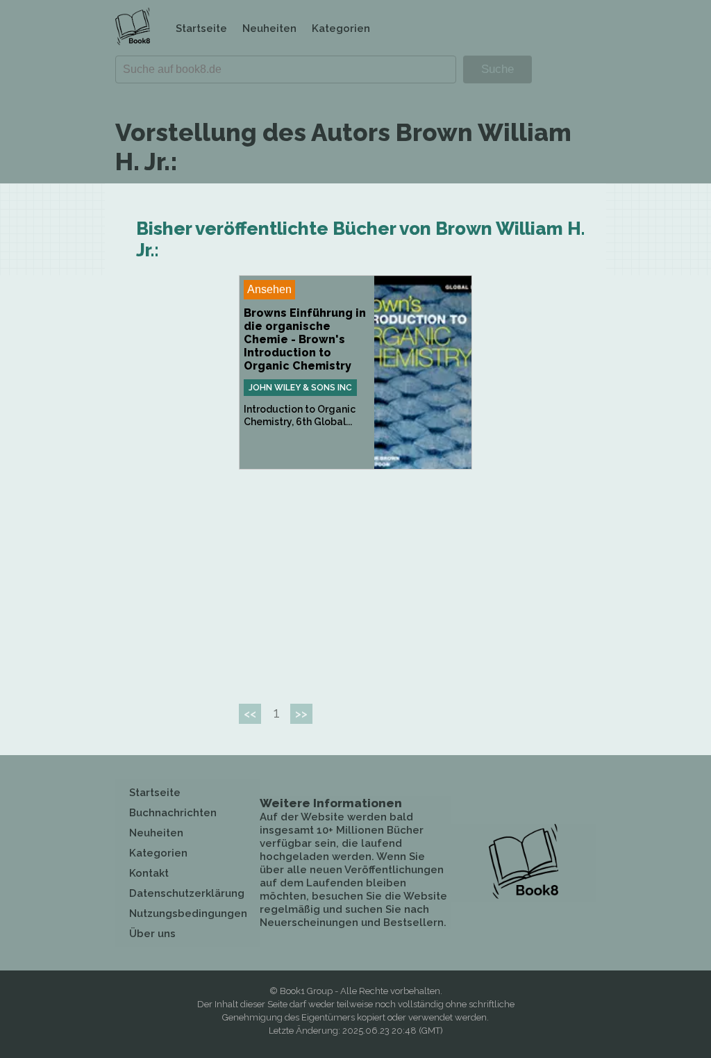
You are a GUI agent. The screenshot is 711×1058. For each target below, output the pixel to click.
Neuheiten (269, 28)
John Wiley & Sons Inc (300, 387)
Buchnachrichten (173, 813)
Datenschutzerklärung (186, 893)
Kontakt (149, 873)
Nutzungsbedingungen (188, 913)
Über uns (152, 933)
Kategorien (341, 28)
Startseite (201, 28)
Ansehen (269, 289)
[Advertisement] (355, 580)
